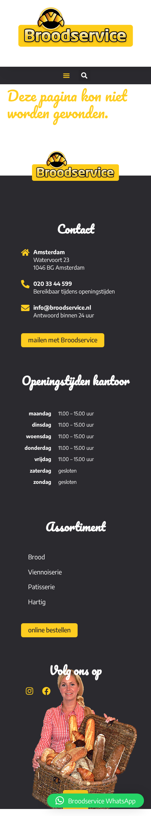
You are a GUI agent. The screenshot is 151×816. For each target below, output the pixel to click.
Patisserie (41, 587)
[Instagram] (29, 691)
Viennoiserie (45, 572)
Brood (36, 557)
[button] (66, 75)
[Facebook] (46, 691)
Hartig (37, 602)
